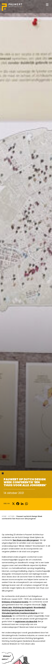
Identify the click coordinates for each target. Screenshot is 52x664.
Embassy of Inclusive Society (15, 602)
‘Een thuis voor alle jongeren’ (25, 540)
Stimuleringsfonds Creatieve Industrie (19, 613)
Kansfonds (7, 616)
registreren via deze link (26, 621)
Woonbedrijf (39, 607)
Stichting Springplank (23, 607)
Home (4, 516)
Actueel (11, 516)
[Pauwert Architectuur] (12, 7)
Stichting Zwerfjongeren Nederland (18, 610)
